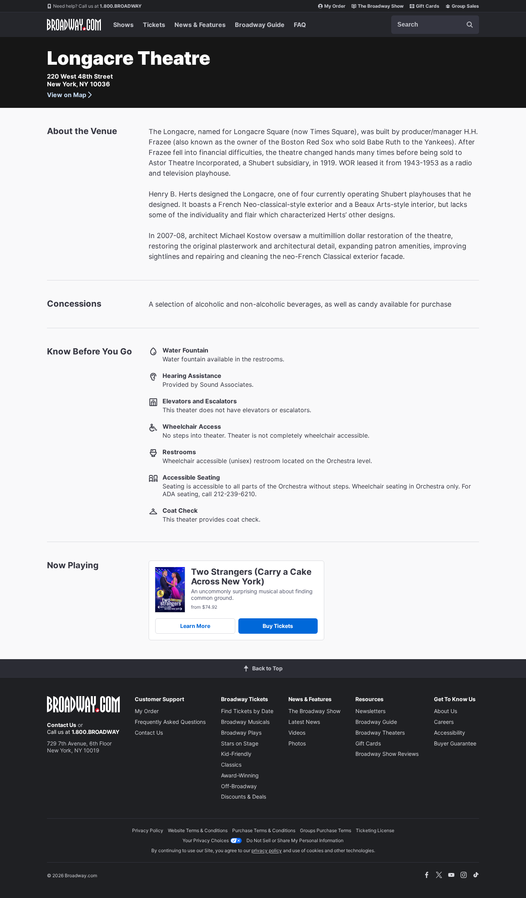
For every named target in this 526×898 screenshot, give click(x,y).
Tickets (154, 25)
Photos (297, 743)
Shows (123, 25)
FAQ (300, 25)
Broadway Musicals (245, 721)
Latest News (304, 721)
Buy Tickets (278, 626)
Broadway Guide (260, 25)
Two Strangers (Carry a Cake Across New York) (251, 576)
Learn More (195, 626)
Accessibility (449, 732)
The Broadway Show (381, 6)
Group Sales (465, 6)
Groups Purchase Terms (325, 830)
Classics (231, 764)
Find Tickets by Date (247, 711)
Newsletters (370, 711)
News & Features (200, 25)
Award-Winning (240, 775)
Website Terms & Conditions (198, 830)
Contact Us (61, 725)
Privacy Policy (147, 830)
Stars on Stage (239, 743)
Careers (444, 721)
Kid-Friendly (236, 753)
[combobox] (435, 24)
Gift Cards (427, 6)
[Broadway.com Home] (74, 24)
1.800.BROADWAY (97, 6)
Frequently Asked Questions (170, 721)
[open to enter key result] (470, 24)
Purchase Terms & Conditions (263, 830)
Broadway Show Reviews (387, 753)
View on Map (66, 95)
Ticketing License (375, 830)
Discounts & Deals (243, 796)
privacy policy (266, 850)
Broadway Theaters (380, 732)
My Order (334, 6)
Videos (296, 732)
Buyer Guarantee (455, 743)
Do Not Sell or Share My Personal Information (294, 840)
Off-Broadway (239, 786)
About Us (445, 711)
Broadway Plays (241, 732)
